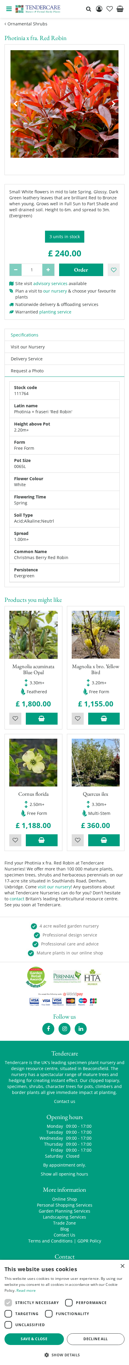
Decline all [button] (95, 1338)
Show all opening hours (64, 1174)
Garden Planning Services (64, 1211)
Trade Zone (64, 1223)
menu (9, 8)
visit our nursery (54, 887)
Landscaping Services (64, 1217)
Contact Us (64, 1235)
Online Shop (64, 1199)
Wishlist (15, 719)
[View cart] (120, 8)
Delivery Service (27, 359)
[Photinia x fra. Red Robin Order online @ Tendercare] (64, 104)
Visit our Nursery (28, 347)
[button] (64, 1354)
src (88, 8)
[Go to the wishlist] (109, 8)
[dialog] (64, 1312)
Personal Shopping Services (64, 1205)
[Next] (114, 104)
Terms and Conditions (50, 1241)
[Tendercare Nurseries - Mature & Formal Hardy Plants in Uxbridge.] (38, 8)
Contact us (64, 1101)
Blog (64, 1229)
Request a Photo (27, 371)
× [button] (122, 1266)
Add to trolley (42, 719)
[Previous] (15, 104)
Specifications (24, 335)
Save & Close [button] (34, 1338)
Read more (26, 1290)
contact (17, 899)
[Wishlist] (109, 8)
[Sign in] (99, 8)
